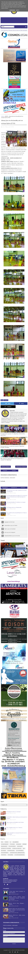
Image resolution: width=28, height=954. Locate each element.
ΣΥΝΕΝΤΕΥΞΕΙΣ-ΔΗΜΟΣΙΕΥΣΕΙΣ (17, 852)
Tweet (9, 403)
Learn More (12, 10)
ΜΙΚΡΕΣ (6, 116)
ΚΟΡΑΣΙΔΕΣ (19, 846)
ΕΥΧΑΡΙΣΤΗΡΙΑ (12, 846)
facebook (5, 470)
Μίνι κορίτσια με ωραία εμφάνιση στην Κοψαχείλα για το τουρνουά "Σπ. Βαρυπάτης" (12, 459)
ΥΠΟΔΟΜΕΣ (10, 854)
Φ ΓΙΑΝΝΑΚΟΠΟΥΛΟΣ (19, 854)
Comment (9, 406)
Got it (17, 10)
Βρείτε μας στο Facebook (10, 529)
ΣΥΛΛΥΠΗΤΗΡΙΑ (4, 852)
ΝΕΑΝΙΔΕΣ (3, 850)
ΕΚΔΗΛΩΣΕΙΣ (4, 846)
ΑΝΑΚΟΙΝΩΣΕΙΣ (4, 844)
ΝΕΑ (24, 848)
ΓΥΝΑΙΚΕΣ (12, 844)
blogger (14, 470)
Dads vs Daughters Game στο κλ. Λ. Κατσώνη (14, 827)
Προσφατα (5, 487)
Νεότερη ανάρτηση (5, 466)
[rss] (18, 952)
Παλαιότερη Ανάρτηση (21, 466)
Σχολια (23, 487)
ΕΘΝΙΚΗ (24, 844)
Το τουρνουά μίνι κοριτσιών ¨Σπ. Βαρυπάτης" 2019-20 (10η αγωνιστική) (13, 434)
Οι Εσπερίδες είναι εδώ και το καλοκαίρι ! (13, 811)
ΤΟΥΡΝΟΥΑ (3, 854)
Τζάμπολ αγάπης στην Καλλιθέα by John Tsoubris (15, 822)
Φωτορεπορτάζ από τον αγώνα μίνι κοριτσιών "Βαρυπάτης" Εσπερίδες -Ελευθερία (12, 447)
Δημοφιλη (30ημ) (14, 488)
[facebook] (4, 884)
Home (2, 116)
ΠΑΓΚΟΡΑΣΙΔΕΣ (11, 850)
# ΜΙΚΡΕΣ (6, 400)
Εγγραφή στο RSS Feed (9, 522)
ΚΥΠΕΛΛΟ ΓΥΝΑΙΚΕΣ (6, 848)
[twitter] (7, 884)
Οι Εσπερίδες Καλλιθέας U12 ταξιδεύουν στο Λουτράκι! (16, 502)
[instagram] (10, 952)
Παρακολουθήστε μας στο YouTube (12, 535)
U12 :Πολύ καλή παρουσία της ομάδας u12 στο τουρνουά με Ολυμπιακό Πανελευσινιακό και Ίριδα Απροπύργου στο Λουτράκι (16, 497)
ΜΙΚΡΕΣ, (12, 126)
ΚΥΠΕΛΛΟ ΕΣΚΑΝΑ (17, 848)
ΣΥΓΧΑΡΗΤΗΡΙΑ (19, 850)
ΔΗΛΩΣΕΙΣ (18, 844)
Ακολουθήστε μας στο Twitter (11, 525)
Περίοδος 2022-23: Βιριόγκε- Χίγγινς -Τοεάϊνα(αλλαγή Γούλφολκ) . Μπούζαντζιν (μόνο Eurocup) (17, 898)
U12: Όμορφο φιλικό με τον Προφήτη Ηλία (13, 507)
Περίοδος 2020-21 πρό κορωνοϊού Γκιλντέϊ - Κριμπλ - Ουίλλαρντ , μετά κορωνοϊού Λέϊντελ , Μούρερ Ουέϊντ (17, 910)
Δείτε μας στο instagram (10, 532)
